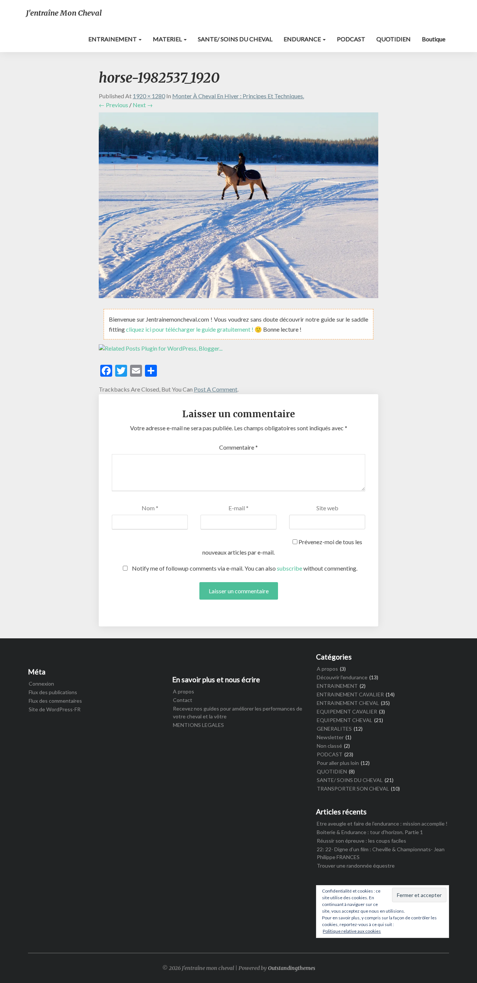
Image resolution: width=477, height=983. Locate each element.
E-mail (238, 507)
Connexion (41, 683)
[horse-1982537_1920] (238, 207)
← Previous (113, 104)
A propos (183, 691)
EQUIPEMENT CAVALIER (347, 711)
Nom (150, 507)
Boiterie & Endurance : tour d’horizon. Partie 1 (370, 832)
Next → (143, 104)
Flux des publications (53, 692)
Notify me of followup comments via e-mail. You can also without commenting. (244, 568)
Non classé (329, 746)
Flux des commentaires (55, 701)
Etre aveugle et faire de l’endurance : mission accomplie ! (382, 823)
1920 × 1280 (149, 95)
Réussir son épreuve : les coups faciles (361, 840)
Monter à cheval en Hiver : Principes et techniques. (238, 95)
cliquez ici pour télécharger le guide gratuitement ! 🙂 (194, 329)
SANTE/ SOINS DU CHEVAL (235, 38)
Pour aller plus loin (338, 763)
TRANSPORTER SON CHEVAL (353, 788)
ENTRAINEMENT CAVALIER (350, 694)
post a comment (215, 389)
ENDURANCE (303, 38)
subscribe (289, 568)
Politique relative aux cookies (352, 931)
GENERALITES (334, 728)
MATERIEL (168, 38)
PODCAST (351, 38)
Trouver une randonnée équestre (356, 865)
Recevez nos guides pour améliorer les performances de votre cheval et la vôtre (237, 712)
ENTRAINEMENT (113, 38)
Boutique (433, 38)
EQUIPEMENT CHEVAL (344, 720)
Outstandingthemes (291, 968)
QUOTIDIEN (393, 38)
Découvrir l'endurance (342, 677)
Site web (327, 507)
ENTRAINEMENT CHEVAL (348, 703)
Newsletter (330, 737)
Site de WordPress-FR (54, 709)
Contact (182, 700)
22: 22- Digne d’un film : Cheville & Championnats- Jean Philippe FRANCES (381, 853)
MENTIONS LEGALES (198, 725)
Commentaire (238, 447)
